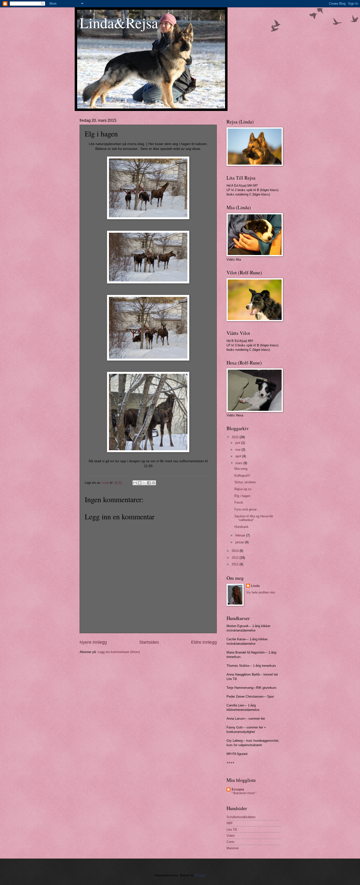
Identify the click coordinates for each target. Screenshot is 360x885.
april (238, 456)
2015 (236, 437)
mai (238, 449)
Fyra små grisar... (246, 509)
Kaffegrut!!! (242, 475)
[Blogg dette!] (139, 482)
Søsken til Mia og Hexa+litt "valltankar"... (253, 518)
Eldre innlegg (204, 642)
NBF (230, 823)
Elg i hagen (242, 496)
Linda (255, 586)
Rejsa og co (242, 489)
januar (240, 542)
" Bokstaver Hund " (244, 793)
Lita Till (232, 829)
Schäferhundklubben (241, 817)
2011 (236, 564)
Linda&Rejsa (119, 22)
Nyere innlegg (93, 642)
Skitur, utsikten (245, 482)
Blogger (200, 875)
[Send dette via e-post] (134, 482)
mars (239, 463)
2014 (236, 551)
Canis (231, 842)
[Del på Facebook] (148, 482)
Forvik (238, 502)
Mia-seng (240, 469)
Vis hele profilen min (260, 592)
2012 (236, 557)
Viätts (231, 835)
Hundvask (241, 527)
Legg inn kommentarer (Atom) (119, 652)
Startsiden (149, 642)
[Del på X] (144, 482)
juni (238, 443)
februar (240, 535)
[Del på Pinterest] (153, 482)
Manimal (233, 848)
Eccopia (238, 789)
